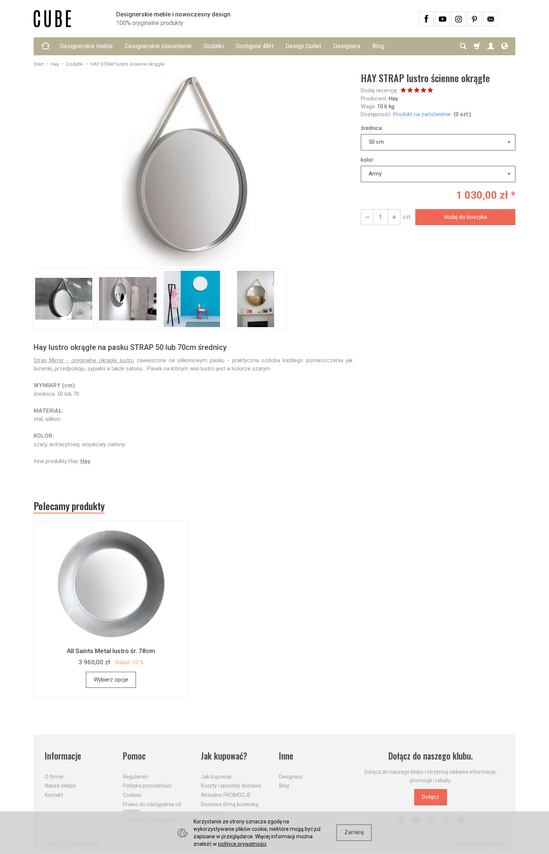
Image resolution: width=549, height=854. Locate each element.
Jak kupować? (224, 756)
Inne (286, 756)
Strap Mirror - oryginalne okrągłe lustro (84, 360)
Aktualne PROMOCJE (226, 795)
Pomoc (134, 756)
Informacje (63, 756)
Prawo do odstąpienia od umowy (152, 807)
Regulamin (135, 777)
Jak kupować (216, 777)
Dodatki (214, 46)
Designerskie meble (86, 46)
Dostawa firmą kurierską (229, 804)
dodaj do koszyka (465, 217)
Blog (378, 46)
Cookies (132, 795)
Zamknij (354, 832)
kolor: (367, 159)
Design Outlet (303, 46)
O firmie (54, 777)
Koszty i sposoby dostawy (231, 786)
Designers (346, 46)
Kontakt (54, 795)
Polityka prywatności (147, 786)
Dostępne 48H (254, 46)
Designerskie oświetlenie (158, 46)
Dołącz (430, 797)
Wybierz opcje (111, 679)
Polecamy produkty (69, 506)
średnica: (372, 128)
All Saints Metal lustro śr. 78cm (111, 651)
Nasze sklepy (60, 786)
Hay (393, 98)
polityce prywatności (242, 844)
